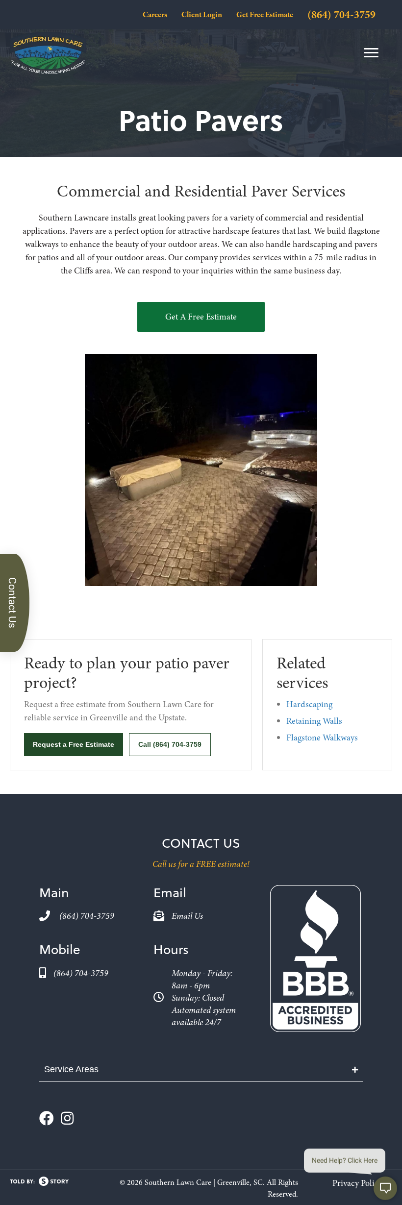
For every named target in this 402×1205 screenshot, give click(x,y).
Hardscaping (309, 704)
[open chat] (385, 1188)
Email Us (187, 916)
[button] (201, 317)
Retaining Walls (314, 721)
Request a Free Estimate (73, 744)
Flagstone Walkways (322, 737)
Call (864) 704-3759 (169, 744)
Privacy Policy (357, 1183)
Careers (155, 14)
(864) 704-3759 (341, 14)
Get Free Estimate (264, 14)
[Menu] (371, 53)
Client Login (201, 14)
